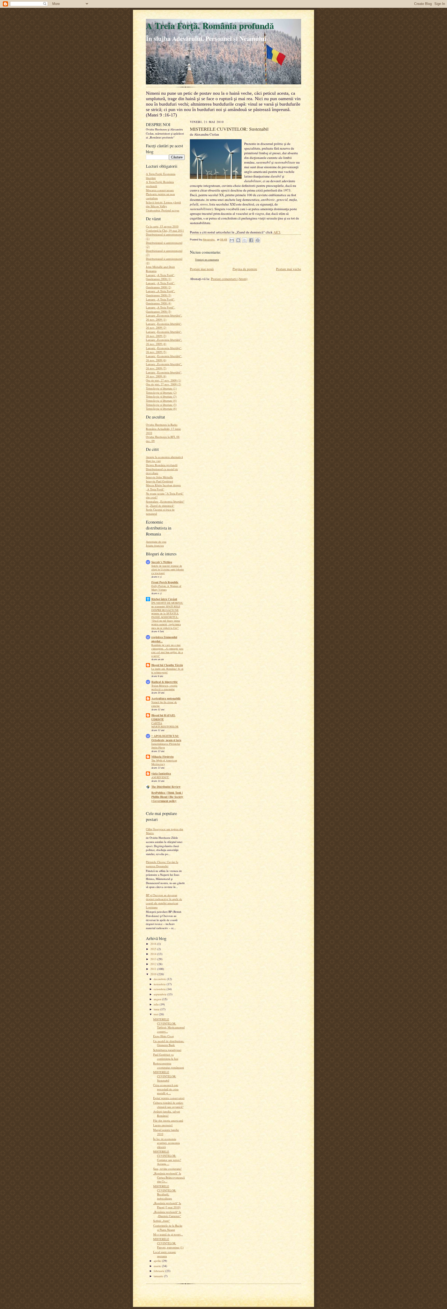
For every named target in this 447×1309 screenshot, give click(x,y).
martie (158, 1266)
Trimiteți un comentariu (207, 259)
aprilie (158, 1261)
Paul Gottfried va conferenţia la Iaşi (165, 1057)
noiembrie (160, 984)
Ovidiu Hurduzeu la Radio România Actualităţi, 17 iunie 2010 (163, 429)
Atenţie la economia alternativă (164, 457)
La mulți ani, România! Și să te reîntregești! (167, 670)
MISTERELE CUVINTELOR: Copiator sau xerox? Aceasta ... (167, 1158)
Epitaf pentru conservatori (168, 1098)
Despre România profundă (161, 465)
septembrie (160, 994)
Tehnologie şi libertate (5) (161, 405)
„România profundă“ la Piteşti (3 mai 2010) (167, 1205)
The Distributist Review (166, 787)
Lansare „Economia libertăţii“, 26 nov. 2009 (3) (164, 334)
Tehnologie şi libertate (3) (161, 396)
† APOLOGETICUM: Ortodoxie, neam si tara (166, 738)
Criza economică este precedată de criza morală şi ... (165, 1089)
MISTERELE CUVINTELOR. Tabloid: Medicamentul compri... (169, 1025)
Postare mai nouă (202, 269)
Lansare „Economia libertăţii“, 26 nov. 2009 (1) (164, 317)
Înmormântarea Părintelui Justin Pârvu (165, 745)
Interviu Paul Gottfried (159, 481)
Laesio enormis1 (163, 1125)
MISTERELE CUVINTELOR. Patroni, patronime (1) (168, 1243)
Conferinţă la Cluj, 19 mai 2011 (165, 230)
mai (156, 1014)
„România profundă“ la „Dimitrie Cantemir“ (167, 1214)
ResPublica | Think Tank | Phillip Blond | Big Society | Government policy (167, 797)
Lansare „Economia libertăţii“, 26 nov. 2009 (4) (164, 342)
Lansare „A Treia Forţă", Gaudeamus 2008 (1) (160, 277)
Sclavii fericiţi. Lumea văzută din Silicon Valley (163, 204)
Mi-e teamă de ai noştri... (168, 1234)
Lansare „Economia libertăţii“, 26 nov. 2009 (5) (164, 350)
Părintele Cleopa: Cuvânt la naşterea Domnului (162, 864)
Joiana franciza (155, 545)
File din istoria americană (168, 1120)
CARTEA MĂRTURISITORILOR (164, 725)
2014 (153, 954)
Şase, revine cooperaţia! (167, 1169)
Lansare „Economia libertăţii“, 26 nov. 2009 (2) (164, 326)
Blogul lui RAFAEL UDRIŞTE (163, 717)
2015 (153, 949)
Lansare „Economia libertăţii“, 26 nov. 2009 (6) (164, 358)
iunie (157, 1009)
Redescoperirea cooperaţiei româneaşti (168, 1065)
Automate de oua (156, 541)
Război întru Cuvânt (164, 599)
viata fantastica (161, 773)
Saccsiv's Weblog (161, 562)
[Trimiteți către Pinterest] (257, 240)
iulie (157, 1004)
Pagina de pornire (245, 269)
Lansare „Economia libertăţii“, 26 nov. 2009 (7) (164, 366)
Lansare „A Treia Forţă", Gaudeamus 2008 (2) (160, 285)
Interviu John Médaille (159, 477)
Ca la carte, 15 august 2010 (162, 226)
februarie (159, 1271)
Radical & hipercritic (164, 682)
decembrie (160, 979)
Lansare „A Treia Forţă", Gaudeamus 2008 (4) (160, 301)
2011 (153, 969)
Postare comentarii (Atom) (229, 278)
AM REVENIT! (160, 777)
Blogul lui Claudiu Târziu (167, 665)
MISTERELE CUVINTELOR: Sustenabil (164, 1076)
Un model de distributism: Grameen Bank (168, 1043)
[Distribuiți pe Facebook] (251, 240)
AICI (276, 232)
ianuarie (159, 1276)
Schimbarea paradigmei (167, 1050)
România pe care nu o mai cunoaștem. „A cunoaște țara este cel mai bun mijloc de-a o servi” (167, 650)
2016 (153, 944)
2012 (153, 964)
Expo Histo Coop (163, 1036)
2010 (153, 974)
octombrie (160, 989)
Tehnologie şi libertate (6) (161, 408)
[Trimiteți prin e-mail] (231, 240)
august (158, 999)
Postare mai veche (288, 269)
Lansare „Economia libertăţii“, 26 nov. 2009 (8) (164, 374)
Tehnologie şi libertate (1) (161, 388)
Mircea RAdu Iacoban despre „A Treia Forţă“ (163, 487)
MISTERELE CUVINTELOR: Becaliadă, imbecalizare (164, 1192)
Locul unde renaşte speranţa (164, 1254)
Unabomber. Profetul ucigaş (162, 210)
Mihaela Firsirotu (162, 757)
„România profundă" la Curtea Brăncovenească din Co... (169, 1177)
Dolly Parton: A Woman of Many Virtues (166, 587)
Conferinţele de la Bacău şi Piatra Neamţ (167, 1228)
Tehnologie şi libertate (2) (161, 392)
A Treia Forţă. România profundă (210, 25)
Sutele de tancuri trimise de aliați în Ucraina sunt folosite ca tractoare (167, 569)
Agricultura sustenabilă (166, 698)
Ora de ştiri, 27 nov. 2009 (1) (163, 380)
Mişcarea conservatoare (160, 190)
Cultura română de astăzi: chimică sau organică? (168, 1105)
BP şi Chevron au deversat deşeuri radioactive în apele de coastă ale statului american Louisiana (164, 901)
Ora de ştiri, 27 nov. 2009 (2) (163, 384)
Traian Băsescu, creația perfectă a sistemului (164, 687)
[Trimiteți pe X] (244, 240)
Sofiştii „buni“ (161, 1221)
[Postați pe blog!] (238, 240)
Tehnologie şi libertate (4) (161, 400)
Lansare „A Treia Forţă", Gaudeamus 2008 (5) (160, 309)
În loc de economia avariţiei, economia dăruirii (166, 1143)
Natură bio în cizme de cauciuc (164, 704)
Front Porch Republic (164, 582)
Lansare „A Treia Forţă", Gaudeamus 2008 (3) (160, 293)
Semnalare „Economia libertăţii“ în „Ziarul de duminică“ (165, 503)
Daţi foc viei (153, 461)
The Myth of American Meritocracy (164, 762)
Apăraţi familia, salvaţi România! (166, 1113)
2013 (153, 959)
